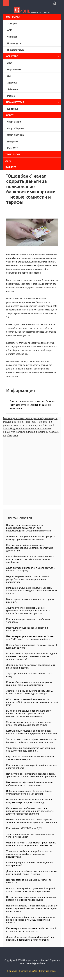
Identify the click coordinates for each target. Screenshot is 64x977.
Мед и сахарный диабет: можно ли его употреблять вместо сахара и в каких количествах (27, 579)
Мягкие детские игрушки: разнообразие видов (30, 418)
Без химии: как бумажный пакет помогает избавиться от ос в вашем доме (29, 784)
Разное (11, 95)
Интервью (12, 141)
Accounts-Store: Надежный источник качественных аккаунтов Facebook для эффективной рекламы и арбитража (31, 430)
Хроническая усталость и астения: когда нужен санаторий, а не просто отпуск (28, 723)
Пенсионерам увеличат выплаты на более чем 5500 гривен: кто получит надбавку (29, 638)
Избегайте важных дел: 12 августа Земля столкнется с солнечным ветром (29, 792)
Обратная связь (47, 970)
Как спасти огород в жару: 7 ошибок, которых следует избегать (31, 766)
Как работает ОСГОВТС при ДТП (24, 828)
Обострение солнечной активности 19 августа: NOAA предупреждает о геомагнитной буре (32, 702)
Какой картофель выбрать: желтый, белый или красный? (29, 864)
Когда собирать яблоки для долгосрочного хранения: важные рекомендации (30, 683)
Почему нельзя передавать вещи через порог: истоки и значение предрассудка (31, 898)
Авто (8, 160)
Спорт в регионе (15, 134)
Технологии (12, 154)
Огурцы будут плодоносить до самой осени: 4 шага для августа (31, 646)
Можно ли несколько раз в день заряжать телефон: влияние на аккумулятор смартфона (31, 821)
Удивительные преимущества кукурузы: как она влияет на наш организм (30, 749)
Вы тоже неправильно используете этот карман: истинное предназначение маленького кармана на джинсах (28, 713)
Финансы (12, 36)
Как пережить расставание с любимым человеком (28, 620)
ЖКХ (9, 62)
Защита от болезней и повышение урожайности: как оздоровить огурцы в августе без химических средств (28, 610)
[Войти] (55, 3)
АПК (9, 30)
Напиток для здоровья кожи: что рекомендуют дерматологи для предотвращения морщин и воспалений (28, 527)
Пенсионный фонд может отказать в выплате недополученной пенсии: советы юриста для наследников (31, 908)
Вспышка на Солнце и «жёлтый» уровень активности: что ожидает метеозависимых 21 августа (31, 590)
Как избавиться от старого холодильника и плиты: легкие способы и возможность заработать (30, 559)
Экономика (13, 16)
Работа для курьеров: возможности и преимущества (27, 629)
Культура (11, 167)
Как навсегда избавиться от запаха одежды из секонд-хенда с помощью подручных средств (30, 919)
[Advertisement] (32, 468)
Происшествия (15, 102)
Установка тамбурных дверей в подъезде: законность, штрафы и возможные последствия (29, 854)
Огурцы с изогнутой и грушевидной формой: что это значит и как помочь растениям (31, 890)
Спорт (9, 115)
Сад (9, 76)
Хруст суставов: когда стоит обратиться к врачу (29, 675)
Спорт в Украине (15, 128)
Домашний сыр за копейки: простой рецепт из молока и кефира (30, 666)
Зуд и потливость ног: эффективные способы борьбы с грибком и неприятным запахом (31, 741)
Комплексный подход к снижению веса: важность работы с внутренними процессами (31, 732)
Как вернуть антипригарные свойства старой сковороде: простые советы (31, 930)
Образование (14, 69)
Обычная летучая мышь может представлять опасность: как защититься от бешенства (31, 844)
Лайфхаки (12, 89)
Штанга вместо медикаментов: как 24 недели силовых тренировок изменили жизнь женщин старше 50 (31, 656)
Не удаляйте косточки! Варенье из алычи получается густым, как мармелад (29, 801)
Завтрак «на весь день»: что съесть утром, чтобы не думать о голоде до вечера (29, 692)
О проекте (12, 970)
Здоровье (12, 82)
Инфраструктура (16, 49)
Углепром (12, 23)
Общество (12, 56)
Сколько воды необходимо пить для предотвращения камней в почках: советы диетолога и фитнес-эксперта (30, 811)
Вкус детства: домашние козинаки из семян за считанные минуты (30, 758)
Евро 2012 (12, 148)
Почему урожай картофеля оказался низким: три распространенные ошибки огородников (31, 775)
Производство (14, 43)
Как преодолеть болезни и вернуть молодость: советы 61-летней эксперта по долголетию (29, 547)
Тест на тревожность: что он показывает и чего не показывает (30, 835)
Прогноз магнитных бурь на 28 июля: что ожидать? (29, 881)
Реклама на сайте (28, 970)
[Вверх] (6, 3)
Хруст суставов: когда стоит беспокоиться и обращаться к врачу (30, 569)
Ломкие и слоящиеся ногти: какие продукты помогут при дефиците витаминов (30, 538)
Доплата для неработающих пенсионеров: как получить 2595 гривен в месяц (32, 872)
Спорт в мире (14, 121)
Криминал (12, 108)
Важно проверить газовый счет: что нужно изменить (30, 600)
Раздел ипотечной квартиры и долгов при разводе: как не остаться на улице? (27, 423)
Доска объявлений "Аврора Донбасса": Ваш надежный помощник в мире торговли (30, 938)
